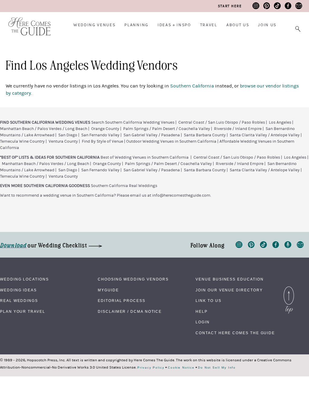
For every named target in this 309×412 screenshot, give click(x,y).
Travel (208, 25)
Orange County (105, 128)
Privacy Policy (150, 367)
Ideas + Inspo (174, 25)
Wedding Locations (24, 279)
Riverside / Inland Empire (238, 128)
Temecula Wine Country (22, 141)
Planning (136, 25)
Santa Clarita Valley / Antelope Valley (265, 135)
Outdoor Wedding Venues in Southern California (171, 141)
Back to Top (289, 288)
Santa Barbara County (205, 135)
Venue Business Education (229, 279)
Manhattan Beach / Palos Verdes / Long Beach (43, 128)
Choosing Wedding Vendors (133, 279)
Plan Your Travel (22, 311)
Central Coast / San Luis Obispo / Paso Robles (221, 122)
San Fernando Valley (100, 135)
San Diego (67, 135)
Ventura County (63, 141)
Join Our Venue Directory (229, 290)
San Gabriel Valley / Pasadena (151, 135)
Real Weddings (19, 301)
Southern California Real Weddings (124, 185)
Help (202, 311)
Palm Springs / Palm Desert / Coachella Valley (166, 128)
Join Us (267, 25)
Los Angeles (280, 122)
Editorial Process (121, 301)
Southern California (192, 86)
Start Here (230, 6)
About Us (237, 25)
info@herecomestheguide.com (181, 195)
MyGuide (108, 290)
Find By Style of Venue (102, 141)
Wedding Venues (94, 25)
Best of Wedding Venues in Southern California (144, 157)
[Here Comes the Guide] (25, 22)
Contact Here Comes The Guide (235, 333)
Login (203, 322)
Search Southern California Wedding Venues (132, 122)
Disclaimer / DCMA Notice (130, 311)
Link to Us (208, 301)
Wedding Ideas (18, 290)
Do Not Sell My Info (217, 367)
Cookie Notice (181, 367)
